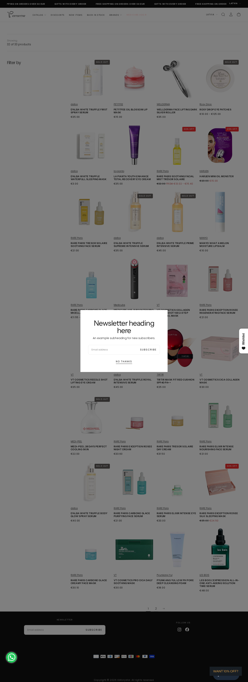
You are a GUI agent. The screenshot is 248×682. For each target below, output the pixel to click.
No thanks (124, 361)
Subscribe (148, 349)
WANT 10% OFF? (225, 671)
